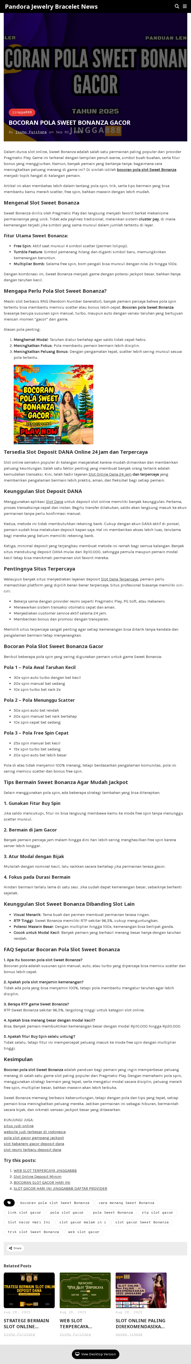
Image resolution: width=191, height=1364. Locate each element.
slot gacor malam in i (82, 1222)
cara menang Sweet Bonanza (126, 1203)
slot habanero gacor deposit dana (34, 1143)
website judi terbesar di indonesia (35, 1131)
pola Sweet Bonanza (113, 1213)
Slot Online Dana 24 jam (110, 474)
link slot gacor (24, 1213)
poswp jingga (129, 1334)
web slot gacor (83, 1232)
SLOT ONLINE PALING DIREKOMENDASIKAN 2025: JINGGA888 (140, 1323)
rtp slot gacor (157, 1213)
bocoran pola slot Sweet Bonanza (146, 169)
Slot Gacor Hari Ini (29, 1222)
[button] (185, 6)
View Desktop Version (98, 1354)
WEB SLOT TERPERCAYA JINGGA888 (45, 1170)
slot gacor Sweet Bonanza (142, 1222)
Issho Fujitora (31, 132)
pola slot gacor (67, 1213)
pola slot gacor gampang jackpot (34, 1137)
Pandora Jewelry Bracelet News (51, 6)
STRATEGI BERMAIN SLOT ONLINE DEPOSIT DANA (26, 1323)
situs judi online (19, 1125)
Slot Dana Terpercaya (119, 579)
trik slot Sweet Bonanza (33, 1232)
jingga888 (22, 112)
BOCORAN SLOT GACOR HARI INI (42, 1182)
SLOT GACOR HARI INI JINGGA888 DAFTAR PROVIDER (60, 1188)
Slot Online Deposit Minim (37, 1176)
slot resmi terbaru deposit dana (32, 1149)
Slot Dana (54, 501)
